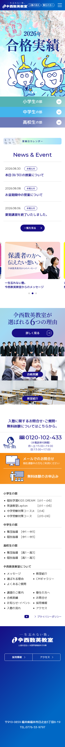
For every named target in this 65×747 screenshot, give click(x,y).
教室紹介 (41, 574)
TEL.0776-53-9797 (32, 727)
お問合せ (41, 598)
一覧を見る (30, 228)
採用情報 (41, 603)
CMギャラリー (45, 579)
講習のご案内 (15, 592)
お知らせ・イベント (19, 603)
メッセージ (14, 574)
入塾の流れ (34, 5)
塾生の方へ (48, 5)
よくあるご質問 (16, 584)
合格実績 (12, 598)
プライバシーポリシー (49, 616)
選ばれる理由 (15, 579)
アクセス (41, 608)
